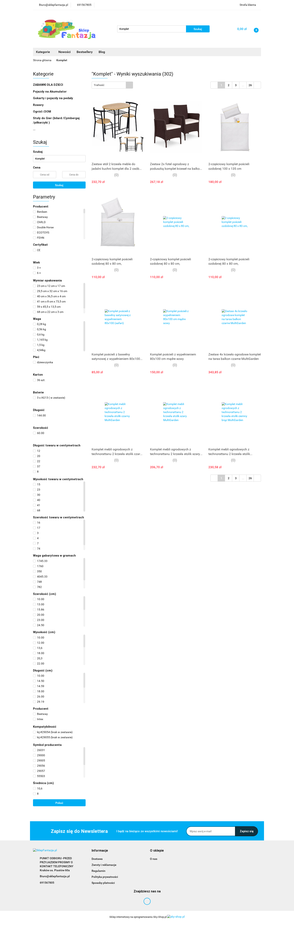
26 (250, 85)
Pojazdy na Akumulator (50, 91)
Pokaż (59, 802)
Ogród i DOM (42, 111)
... (34, 129)
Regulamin (98, 870)
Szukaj (59, 185)
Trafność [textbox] (99, 85)
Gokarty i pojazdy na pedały (53, 98)
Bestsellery (85, 52)
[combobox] (112, 85)
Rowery (38, 105)
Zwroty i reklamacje (104, 864)
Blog (102, 52)
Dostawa (97, 858)
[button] (100, 850)
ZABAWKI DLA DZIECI (48, 85)
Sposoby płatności (103, 882)
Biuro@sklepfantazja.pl (55, 876)
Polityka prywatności (105, 876)
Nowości (64, 52)
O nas (153, 858)
